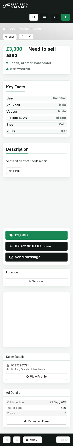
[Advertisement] (36, 205)
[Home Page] (7, 439)
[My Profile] (16, 439)
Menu (33, 439)
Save (11, 36)
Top (62, 439)
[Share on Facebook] (22, 36)
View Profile (38, 376)
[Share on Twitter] (29, 36)
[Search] (33, 17)
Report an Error (38, 421)
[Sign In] (55, 17)
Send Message (26, 257)
